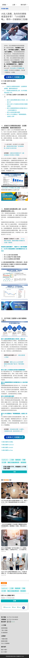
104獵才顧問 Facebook (7, 444)
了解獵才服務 (4, 638)
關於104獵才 (4, 649)
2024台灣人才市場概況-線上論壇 (11, 188)
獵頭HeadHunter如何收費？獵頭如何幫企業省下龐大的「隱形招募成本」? (14, 364)
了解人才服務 (4, 630)
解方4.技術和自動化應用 (13, 112)
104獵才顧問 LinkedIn (7, 447)
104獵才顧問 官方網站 (7, 442)
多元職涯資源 (4, 632)
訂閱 (14, 601)
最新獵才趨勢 (4, 641)
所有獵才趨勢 (4, 8)
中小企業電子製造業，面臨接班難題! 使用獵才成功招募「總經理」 (14, 240)
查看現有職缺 (4, 628)
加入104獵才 (4, 652)
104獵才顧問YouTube (7, 450)
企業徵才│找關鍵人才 (14, 77)
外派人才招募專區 (5, 643)
